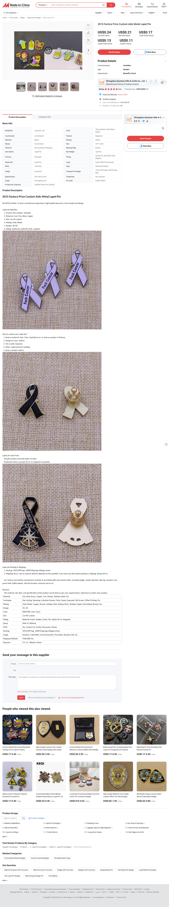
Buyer (110, 12)
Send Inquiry (114, 52)
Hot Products (23, 889)
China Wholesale (74, 889)
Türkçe (133, 892)
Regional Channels (114, 889)
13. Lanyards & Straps (93, 832)
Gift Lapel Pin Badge (12, 876)
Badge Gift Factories (65, 870)
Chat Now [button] (151, 52)
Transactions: (136, 89)
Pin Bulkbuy (53, 876)
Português (43, 892)
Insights (147, 889)
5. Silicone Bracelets (10, 827)
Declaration (110, 897)
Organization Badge (34, 18)
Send (21, 697)
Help (122, 12)
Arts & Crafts (13, 18)
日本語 (111, 892)
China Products (36, 889)
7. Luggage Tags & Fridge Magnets (97, 827)
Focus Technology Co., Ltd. (68, 897)
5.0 (135, 121)
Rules (165, 12)
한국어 (104, 892)
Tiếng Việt (141, 892)
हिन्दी (117, 892)
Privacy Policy (121, 897)
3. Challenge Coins (91, 823)
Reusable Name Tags (62, 858)
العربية (98, 892)
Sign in (164, 6)
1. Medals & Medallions (11, 823)
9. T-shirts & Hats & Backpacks (137, 827)
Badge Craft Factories (86, 870)
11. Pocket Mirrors (51, 832)
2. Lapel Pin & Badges (52, 823)
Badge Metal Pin (106, 870)
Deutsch (80, 892)
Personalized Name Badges (14, 858)
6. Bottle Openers (50, 827)
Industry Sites (100, 889)
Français (52, 892)
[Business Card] (163, 128)
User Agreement (98, 897)
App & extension (136, 12)
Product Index (127, 889)
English (26, 892)
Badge (22, 18)
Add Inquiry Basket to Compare (48, 96)
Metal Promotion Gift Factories (16, 870)
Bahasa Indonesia (153, 892)
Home (4, 18)
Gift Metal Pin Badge (126, 870)
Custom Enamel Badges (40, 858)
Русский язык (62, 892)
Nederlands (89, 892)
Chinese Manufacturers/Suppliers (55, 889)
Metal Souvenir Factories (42, 870)
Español (34, 892)
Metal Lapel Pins (48, 18)
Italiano (72, 892)
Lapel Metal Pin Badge (147, 870)
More (4, 880)
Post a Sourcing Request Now (71, 697)
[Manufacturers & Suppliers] (15, 5)
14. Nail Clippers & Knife (135, 832)
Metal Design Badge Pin (34, 876)
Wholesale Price (88, 889)
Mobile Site (138, 889)
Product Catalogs (37, 818)
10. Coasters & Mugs (10, 832)
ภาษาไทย (125, 892)
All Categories (11, 12)
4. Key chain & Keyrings (134, 823)
